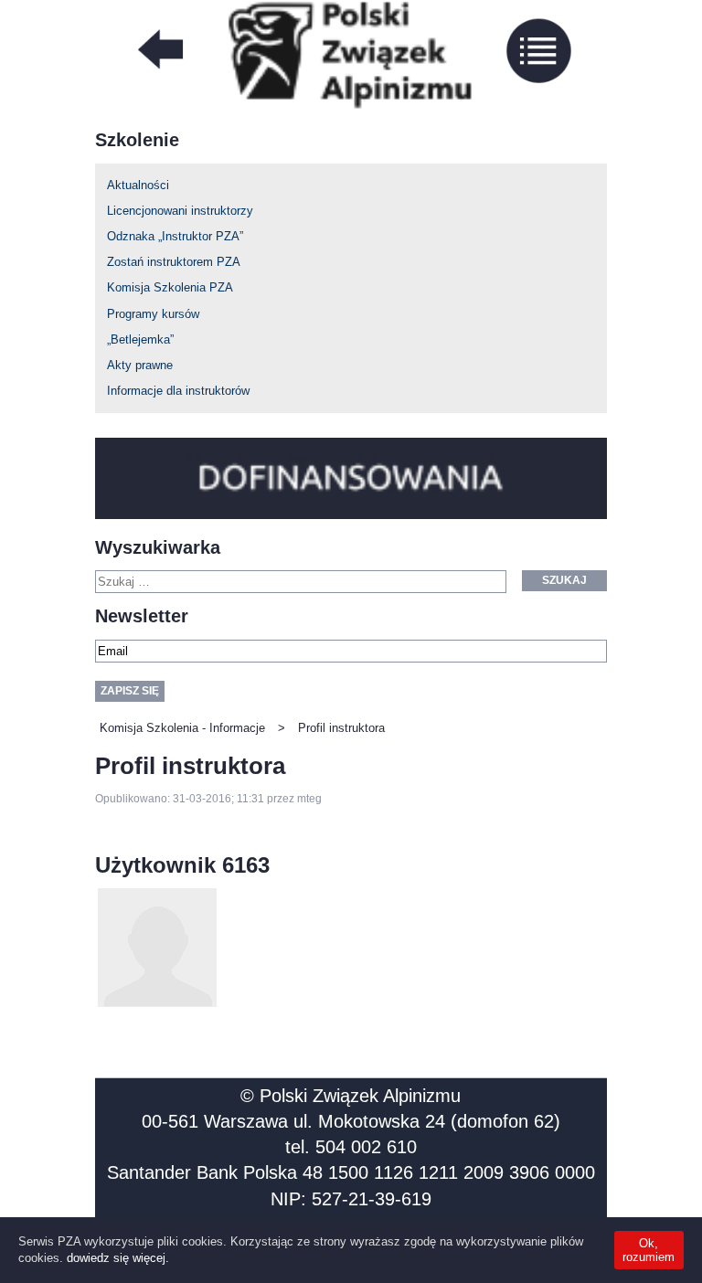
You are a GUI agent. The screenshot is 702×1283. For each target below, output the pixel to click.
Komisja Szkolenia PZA (170, 287)
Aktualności (138, 185)
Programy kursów (153, 314)
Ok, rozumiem (648, 1250)
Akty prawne (140, 365)
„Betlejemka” (140, 339)
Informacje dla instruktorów (178, 391)
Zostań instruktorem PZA (173, 262)
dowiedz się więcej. (118, 1258)
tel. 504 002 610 (351, 1147)
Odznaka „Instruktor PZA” (175, 236)
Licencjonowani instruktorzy (180, 210)
